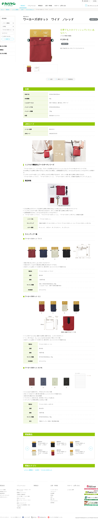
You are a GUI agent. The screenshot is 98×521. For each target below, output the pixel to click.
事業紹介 (40, 5)
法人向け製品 (3, 53)
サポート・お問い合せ (60, 5)
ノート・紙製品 (15, 9)
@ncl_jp (34, 517)
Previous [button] (27, 448)
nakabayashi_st (43, 517)
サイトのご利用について (16, 517)
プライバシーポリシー (4, 517)
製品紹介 (23, 5)
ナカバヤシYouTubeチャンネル (56, 517)
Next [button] (91, 448)
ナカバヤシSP (27, 517)
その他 (22, 9)
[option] (40, 448)
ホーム (2, 9)
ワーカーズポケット (30, 9)
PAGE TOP (95, 513)
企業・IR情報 (48, 5)
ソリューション (32, 5)
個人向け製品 (3, 46)
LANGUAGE (86, 1)
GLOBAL (94, 1)
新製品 (1, 49)
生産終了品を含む (7, 36)
